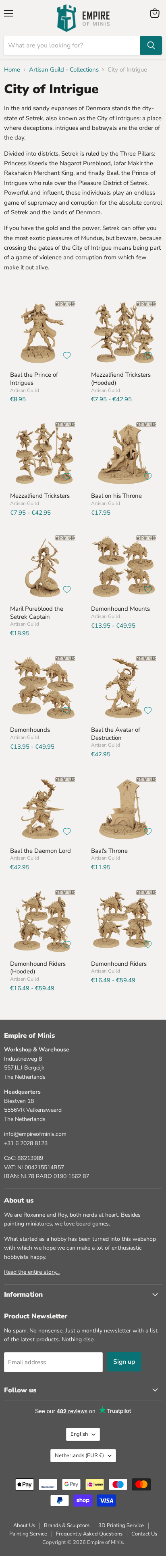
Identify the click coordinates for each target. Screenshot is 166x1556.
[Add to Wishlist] (67, 355)
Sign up (124, 1361)
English (79, 1434)
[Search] (151, 45)
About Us (24, 1525)
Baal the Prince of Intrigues (34, 379)
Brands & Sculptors (66, 1525)
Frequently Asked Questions (89, 1534)
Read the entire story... (32, 1272)
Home (12, 69)
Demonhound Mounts (120, 609)
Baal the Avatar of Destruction (115, 734)
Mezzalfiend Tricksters (40, 496)
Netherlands (79, 1455)
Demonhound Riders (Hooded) (38, 968)
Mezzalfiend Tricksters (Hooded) (121, 379)
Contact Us (144, 1534)
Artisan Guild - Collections (64, 69)
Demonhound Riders (119, 964)
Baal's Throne (109, 851)
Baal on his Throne (116, 496)
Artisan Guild (24, 390)
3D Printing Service (121, 1525)
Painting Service (28, 1534)
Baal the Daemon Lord (40, 851)
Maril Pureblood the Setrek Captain (36, 613)
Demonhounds (30, 730)
